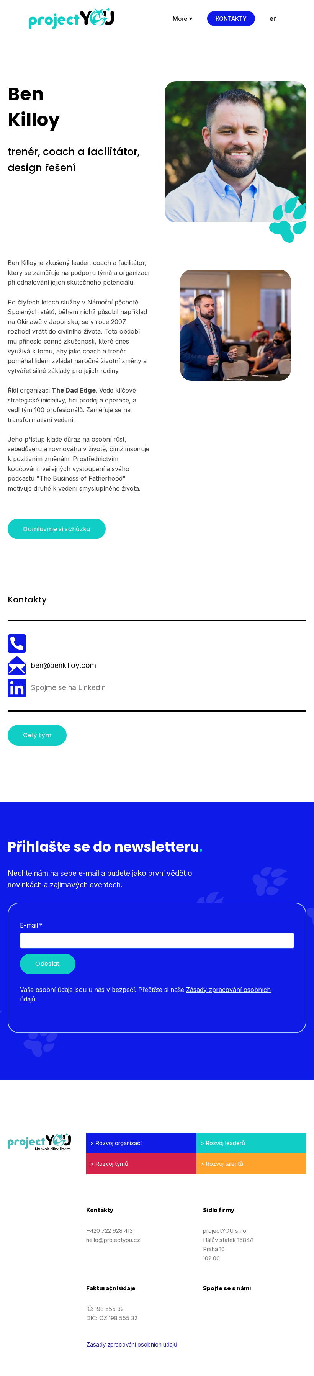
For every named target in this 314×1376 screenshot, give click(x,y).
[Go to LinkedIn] (206, 1307)
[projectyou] (71, 18)
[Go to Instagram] (225, 1307)
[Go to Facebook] (244, 1307)
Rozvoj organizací (118, 1143)
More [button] (180, 18)
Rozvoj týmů (111, 1163)
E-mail (31, 925)
